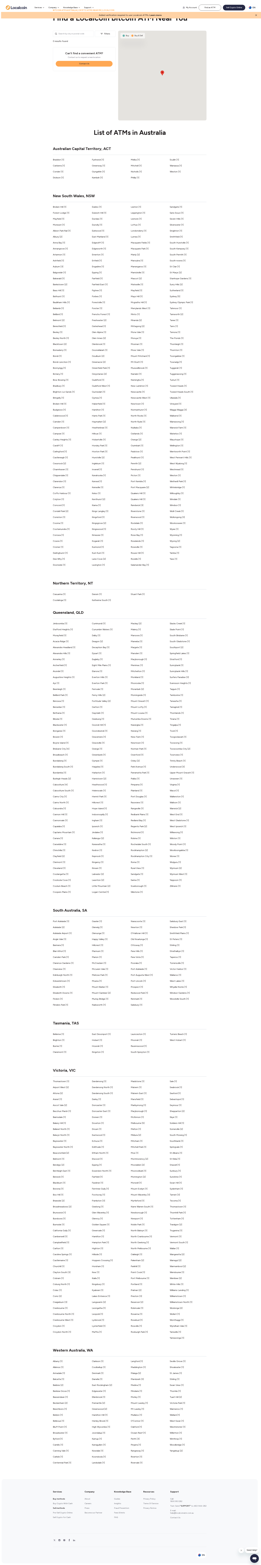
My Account (191, 7)
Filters (107, 33)
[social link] (54, 1540)
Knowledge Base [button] (70, 7)
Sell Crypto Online (234, 7)
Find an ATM (209, 7)
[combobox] (75, 34)
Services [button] (38, 7)
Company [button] (52, 7)
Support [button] (87, 7)
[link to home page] (16, 7)
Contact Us (84, 64)
